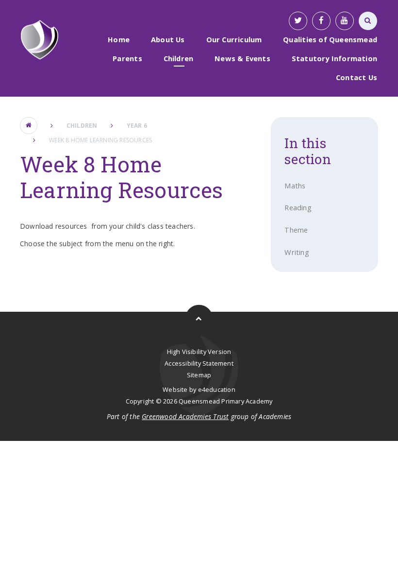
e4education (216, 389)
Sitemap (199, 375)
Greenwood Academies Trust (185, 416)
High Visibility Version (199, 351)
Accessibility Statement (199, 363)
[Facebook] (321, 21)
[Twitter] (298, 21)
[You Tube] (344, 21)
